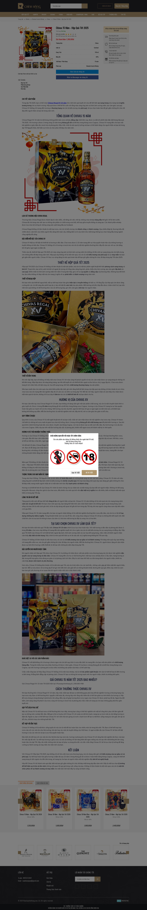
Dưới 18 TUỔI (76, 472)
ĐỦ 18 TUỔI (89, 472)
